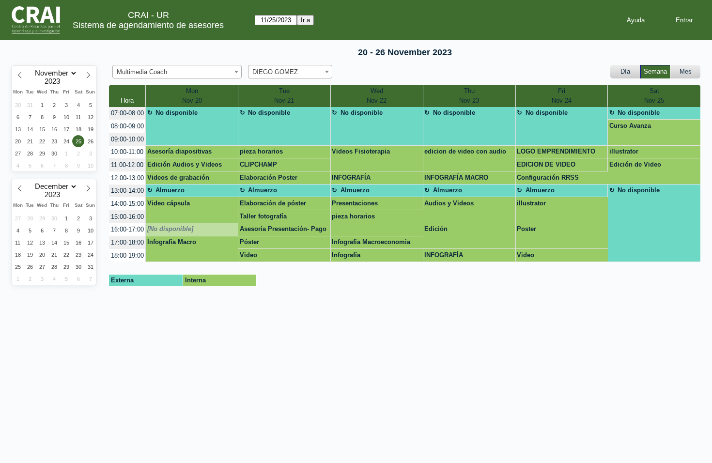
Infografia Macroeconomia (371, 242)
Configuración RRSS (548, 177)
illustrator (623, 151)
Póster (249, 242)
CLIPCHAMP (258, 164)
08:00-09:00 (127, 126)
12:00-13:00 (127, 178)
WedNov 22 (377, 95)
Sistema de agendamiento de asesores (148, 25)
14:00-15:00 (127, 203)
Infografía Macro (171, 242)
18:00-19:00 (127, 255)
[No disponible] (170, 228)
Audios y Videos (449, 203)
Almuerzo (170, 190)
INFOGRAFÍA (351, 177)
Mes (686, 71)
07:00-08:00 (127, 113)
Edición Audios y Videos (184, 164)
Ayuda (636, 20)
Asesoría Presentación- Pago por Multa (283, 230)
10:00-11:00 (127, 151)
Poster (526, 228)
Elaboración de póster (273, 203)
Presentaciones (355, 203)
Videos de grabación (178, 177)
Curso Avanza (630, 125)
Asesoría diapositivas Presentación (179, 153)
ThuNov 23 (469, 95)
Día (625, 71)
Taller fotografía (263, 216)
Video (248, 255)
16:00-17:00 (127, 229)
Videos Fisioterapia (361, 151)
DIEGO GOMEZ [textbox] (275, 72)
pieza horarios (261, 151)
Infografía (346, 255)
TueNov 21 (284, 95)
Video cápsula (168, 203)
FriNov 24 (562, 95)
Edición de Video (635, 164)
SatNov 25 (654, 95)
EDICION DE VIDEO (546, 164)
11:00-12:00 (127, 165)
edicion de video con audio (465, 151)
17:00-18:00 (127, 242)
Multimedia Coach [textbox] (142, 72)
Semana (655, 71)
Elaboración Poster (268, 177)
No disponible (176, 112)
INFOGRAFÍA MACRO (456, 177)
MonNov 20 (192, 95)
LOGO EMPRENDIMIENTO (556, 151)
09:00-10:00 (127, 139)
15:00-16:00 (127, 216)
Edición (436, 228)
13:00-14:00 (127, 190)
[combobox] (177, 71)
